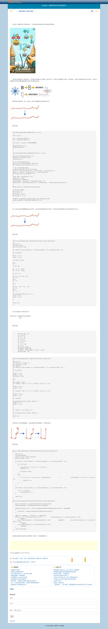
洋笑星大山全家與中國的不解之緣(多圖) (65, 579)
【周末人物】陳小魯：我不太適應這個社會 (66, 577)
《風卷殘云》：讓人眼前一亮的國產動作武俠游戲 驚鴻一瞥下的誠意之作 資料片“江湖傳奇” (79, 584)
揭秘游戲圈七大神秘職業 (18, 575)
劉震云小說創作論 (59, 582)
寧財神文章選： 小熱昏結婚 (61, 573)
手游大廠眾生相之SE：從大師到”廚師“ (21, 573)
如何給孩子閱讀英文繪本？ (61, 575)
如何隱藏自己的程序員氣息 (18, 579)
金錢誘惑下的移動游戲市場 (18, 584)
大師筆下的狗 (57, 581)
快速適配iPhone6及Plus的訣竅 (19, 577)
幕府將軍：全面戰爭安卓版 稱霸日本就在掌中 (23, 581)
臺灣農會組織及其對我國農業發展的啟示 (65, 571)
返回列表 (12, 621)
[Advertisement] (39, 17)
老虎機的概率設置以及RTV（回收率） (25, 562)
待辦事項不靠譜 (15, 570)
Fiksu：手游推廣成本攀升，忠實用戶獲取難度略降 (25, 582)
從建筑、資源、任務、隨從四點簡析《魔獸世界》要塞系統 (31, 558)
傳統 (96, 11)
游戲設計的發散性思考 (17, 571)
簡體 (92, 11)
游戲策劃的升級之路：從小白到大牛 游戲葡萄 (66, 570)
